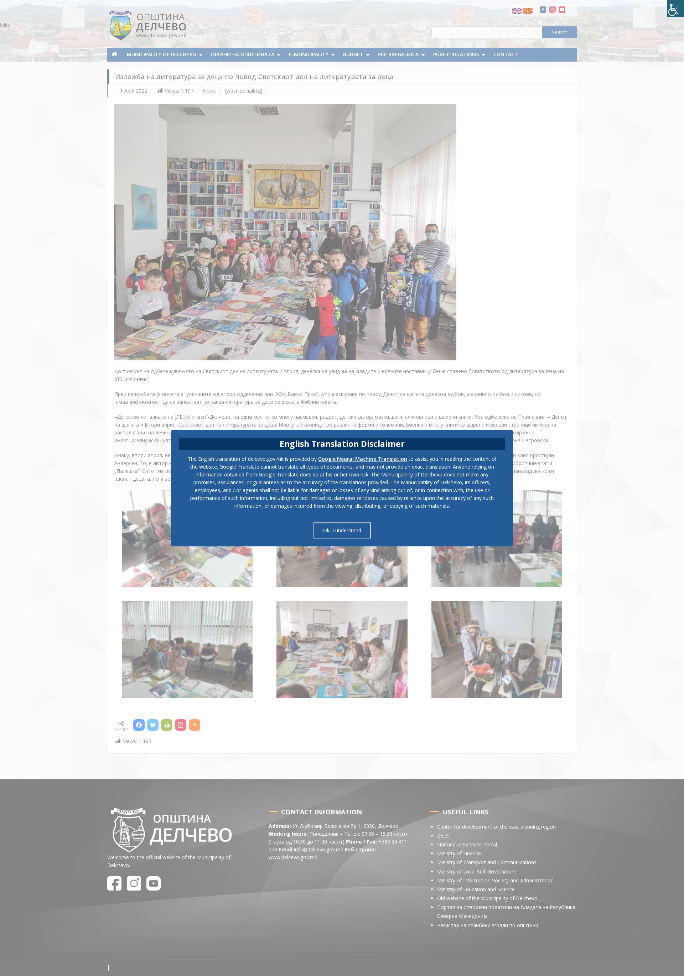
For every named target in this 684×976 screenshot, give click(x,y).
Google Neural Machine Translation (362, 458)
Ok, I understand (342, 530)
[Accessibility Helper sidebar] (675, 8)
